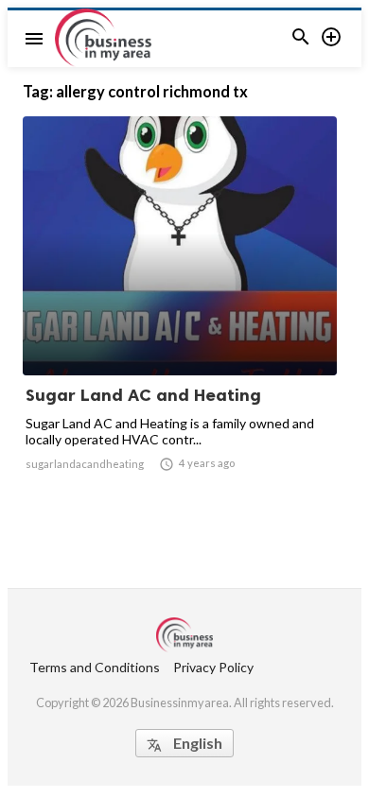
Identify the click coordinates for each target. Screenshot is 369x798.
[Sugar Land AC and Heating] (180, 326)
